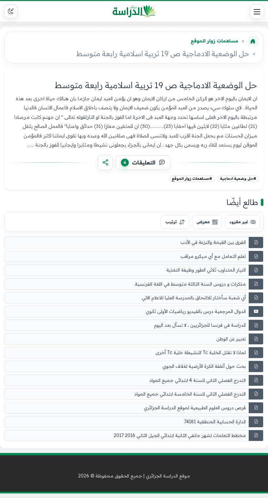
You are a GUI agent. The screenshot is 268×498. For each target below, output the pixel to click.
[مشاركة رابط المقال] (105, 162)
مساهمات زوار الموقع (214, 41)
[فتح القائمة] (257, 11)
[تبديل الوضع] (11, 11)
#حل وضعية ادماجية (238, 178)
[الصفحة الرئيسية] (253, 41)
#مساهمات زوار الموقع (192, 178)
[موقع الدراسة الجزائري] (134, 11)
